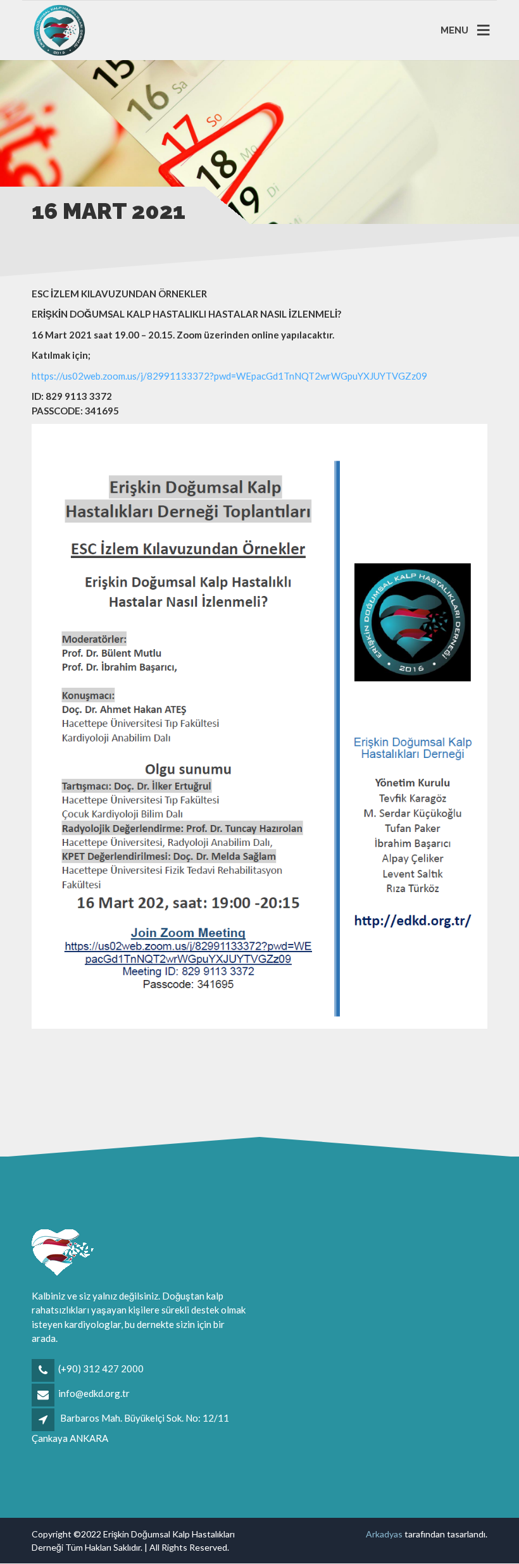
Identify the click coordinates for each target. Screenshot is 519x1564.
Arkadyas (384, 1534)
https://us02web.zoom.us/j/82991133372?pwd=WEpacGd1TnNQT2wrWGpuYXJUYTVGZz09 (229, 376)
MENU (454, 29)
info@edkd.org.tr (94, 1393)
